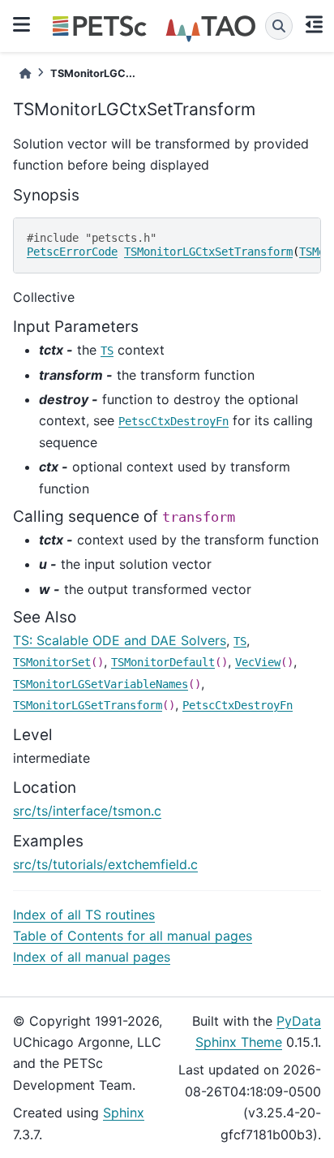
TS (107, 350)
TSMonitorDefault (163, 662)
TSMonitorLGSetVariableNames (100, 684)
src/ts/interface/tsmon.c (87, 811)
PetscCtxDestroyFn (173, 421)
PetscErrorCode (72, 251)
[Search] (279, 26)
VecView (257, 662)
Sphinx (123, 1112)
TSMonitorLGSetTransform (87, 705)
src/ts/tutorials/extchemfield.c (105, 864)
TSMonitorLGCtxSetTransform (208, 251)
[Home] (25, 73)
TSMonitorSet (52, 662)
